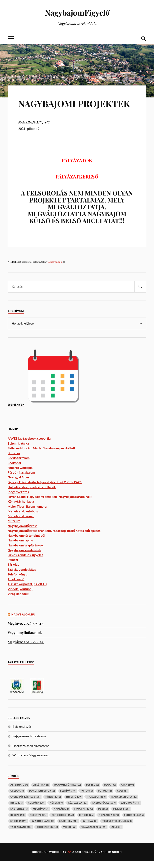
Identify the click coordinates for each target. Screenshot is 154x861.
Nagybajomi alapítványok (26, 545)
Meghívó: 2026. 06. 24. (26, 642)
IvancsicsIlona (124, 796)
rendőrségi (63, 815)
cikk (127, 784)
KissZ (16, 802)
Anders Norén (111, 851)
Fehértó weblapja (20, 467)
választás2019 (93, 827)
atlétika (41, 784)
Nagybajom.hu (23, 614)
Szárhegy (68, 821)
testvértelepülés (117, 821)
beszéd (92, 784)
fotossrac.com (55, 261)
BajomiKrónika (67, 784)
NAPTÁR (61, 808)
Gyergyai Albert (19, 477)
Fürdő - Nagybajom (21, 472)
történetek (47, 827)
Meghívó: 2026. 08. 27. (26, 623)
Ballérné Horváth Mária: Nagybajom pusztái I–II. (42, 448)
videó (69, 827)
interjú (74, 796)
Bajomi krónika (18, 443)
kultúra (36, 802)
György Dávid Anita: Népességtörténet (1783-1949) (45, 482)
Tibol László (16, 579)
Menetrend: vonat (21, 516)
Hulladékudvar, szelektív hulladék (32, 487)
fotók (105, 790)
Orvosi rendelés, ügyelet (25, 555)
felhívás (68, 790)
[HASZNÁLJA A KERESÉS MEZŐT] (143, 38)
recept (17, 815)
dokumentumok (42, 790)
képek (56, 802)
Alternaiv (19, 784)
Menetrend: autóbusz (23, 511)
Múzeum (14, 521)
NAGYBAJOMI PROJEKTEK (74, 103)
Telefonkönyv (17, 574)
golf (122, 790)
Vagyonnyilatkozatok (25, 632)
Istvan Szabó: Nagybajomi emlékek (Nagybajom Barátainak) (50, 496)
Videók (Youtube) (20, 589)
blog (110, 784)
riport (86, 815)
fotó (87, 790)
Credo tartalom (18, 458)
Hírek (53, 796)
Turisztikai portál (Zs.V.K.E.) (27, 584)
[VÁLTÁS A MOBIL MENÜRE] (11, 38)
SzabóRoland (43, 821)
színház (90, 821)
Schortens (134, 815)
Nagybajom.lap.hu (20, 540)
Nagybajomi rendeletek (24, 550)
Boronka (14, 453)
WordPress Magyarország (30, 755)
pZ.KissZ (121, 808)
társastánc (20, 827)
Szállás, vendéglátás (22, 569)
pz (103, 808)
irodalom (96, 796)
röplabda (109, 815)
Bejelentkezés (21, 726)
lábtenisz (19, 808)
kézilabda (77, 802)
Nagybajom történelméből (26, 535)
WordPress (57, 851)
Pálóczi (13, 559)
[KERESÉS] (140, 287)
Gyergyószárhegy (25, 796)
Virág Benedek (18, 593)
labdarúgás (104, 802)
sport (18, 821)
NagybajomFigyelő (77, 12)
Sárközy (13, 564)
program (83, 808)
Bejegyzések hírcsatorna (29, 736)
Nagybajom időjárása (22, 526)
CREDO (17, 790)
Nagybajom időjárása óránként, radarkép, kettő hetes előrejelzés (54, 530)
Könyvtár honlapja (21, 501)
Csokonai (14, 463)
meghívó (41, 808)
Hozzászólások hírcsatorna (30, 746)
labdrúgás (130, 802)
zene (116, 827)
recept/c (38, 815)
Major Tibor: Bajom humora (27, 506)
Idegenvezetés (18, 492)
